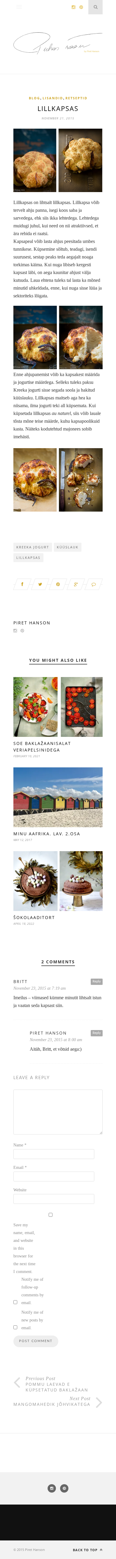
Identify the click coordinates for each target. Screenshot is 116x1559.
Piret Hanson (32, 623)
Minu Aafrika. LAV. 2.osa (46, 833)
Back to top (86, 1550)
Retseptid (76, 98)
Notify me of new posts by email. (32, 1320)
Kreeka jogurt (32, 547)
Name (19, 1145)
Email (20, 1167)
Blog (34, 98)
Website (19, 1190)
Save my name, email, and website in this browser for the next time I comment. (24, 1248)
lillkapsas (28, 557)
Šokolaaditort (34, 917)
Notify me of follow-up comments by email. (32, 1291)
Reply (97, 981)
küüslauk (68, 547)
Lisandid (53, 98)
